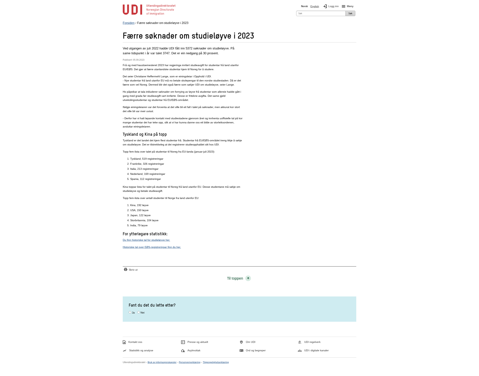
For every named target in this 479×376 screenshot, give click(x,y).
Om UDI (250, 341)
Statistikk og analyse (141, 350)
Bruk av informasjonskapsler (162, 362)
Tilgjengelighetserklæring (216, 362)
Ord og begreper (256, 350)
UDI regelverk (312, 341)
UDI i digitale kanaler (316, 350)
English (314, 6)
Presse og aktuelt (197, 341)
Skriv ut (131, 269)
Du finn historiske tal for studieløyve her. (146, 239)
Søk (350, 13)
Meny (347, 6)
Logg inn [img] (331, 6)
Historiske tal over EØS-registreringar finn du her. (152, 247)
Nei (142, 312)
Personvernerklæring (189, 362)
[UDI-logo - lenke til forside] (149, 14)
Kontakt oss (135, 341)
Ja (133, 312)
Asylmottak (193, 350)
